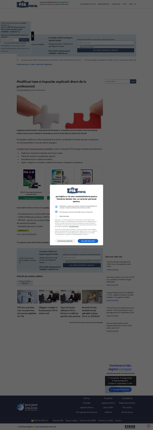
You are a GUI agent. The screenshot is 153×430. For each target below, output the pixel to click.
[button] (76, 216)
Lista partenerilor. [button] (74, 226)
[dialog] (76, 215)
